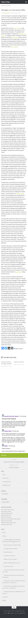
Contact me (5, 597)
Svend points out (20, 193)
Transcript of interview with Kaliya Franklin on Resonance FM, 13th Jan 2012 (13, 581)
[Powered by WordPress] (8, 613)
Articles (4, 536)
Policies (4, 600)
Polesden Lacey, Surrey (6, 524)
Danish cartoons (5, 5)
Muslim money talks (19, 362)
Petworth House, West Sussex (8, 522)
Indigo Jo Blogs (5, 2)
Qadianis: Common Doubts (10, 559)
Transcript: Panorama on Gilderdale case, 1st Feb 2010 (13, 592)
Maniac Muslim (18, 272)
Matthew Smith (6, 13)
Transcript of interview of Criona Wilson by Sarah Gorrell (13, 576)
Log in (4, 474)
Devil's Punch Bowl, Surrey (7, 509)
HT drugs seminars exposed (10, 548)
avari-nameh (14, 46)
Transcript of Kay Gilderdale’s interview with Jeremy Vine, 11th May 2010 (13, 587)
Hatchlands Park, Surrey (7, 513)
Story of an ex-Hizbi (8, 566)
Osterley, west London (6, 520)
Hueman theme (21, 613)
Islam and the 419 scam (9, 555)
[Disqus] (14, 391)
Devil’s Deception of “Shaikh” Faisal (12, 545)
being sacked (15, 37)
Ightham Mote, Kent (6, 515)
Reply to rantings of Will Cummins (12, 563)
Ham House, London (6, 511)
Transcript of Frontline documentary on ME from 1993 (13, 571)
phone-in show (17, 28)
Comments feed (6, 481)
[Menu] (26, 2)
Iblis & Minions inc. (8, 552)
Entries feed (5, 478)
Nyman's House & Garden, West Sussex (10, 519)
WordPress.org (6, 485)
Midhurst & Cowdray (6, 517)
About (4, 532)
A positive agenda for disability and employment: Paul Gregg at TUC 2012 (11, 540)
